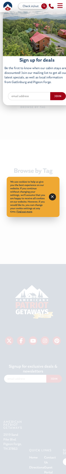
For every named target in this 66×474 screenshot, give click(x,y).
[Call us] (51, 6)
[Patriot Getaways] (7, 6)
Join (54, 275)
